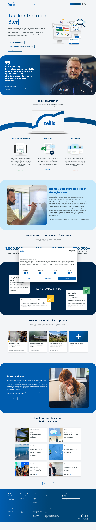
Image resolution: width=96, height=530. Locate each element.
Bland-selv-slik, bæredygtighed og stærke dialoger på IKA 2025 (37, 469)
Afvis (29, 278)
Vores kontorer (10, 511)
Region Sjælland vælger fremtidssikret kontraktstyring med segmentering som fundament (36, 452)
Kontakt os (22, 511)
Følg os (21, 512)
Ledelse (9, 515)
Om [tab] (67, 254)
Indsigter (26, 4)
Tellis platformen (11, 495)
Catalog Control (11, 499)
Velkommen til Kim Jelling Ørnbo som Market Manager (70, 469)
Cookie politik (35, 512)
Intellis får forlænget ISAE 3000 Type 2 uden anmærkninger (70, 451)
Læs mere (32, 440)
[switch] (41, 273)
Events (39, 4)
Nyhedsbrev (35, 502)
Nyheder (34, 495)
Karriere (9, 509)
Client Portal (51, 4)
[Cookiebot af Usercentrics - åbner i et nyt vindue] (70, 251)
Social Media (35, 499)
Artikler (34, 501)
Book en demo (75, 3)
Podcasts (34, 498)
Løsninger (33, 4)
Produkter (19, 4)
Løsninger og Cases (23, 495)
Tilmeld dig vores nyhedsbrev (70, 499)
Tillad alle (67, 278)
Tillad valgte (48, 278)
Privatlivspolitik (35, 509)
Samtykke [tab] (28, 254)
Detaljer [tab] (48, 254)
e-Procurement (10, 500)
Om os (44, 4)
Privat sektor (22, 498)
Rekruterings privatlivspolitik (37, 511)
